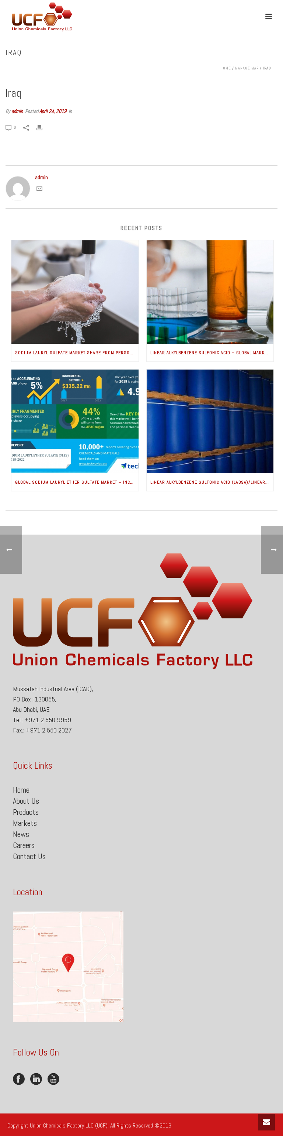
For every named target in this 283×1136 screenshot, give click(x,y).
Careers (24, 845)
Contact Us (29, 856)
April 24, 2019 (52, 111)
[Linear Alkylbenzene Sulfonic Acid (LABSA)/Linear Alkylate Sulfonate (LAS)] (210, 421)
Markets (25, 823)
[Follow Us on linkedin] (36, 1079)
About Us (26, 801)
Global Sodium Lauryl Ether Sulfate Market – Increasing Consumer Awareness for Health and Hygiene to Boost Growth (77, 482)
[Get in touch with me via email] (39, 189)
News (21, 834)
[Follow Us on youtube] (53, 1079)
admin (17, 111)
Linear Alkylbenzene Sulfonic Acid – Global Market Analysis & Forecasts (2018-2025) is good (212, 353)
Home (225, 68)
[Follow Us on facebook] (19, 1079)
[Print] (43, 127)
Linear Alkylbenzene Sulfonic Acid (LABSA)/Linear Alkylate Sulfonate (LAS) (212, 482)
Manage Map (247, 68)
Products (26, 812)
